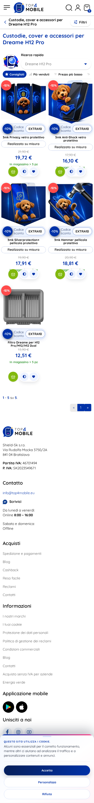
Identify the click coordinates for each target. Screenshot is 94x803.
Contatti (9, 595)
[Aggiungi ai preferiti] (33, 171)
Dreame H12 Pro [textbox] (38, 64)
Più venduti (41, 74)
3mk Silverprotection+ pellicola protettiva (23, 241)
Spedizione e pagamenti (22, 553)
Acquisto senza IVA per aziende (28, 674)
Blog (6, 562)
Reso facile (11, 578)
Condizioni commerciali (21, 649)
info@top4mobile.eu (19, 493)
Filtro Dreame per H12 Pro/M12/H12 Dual (23, 344)
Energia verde (14, 682)
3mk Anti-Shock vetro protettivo (70, 138)
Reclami (9, 586)
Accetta (47, 770)
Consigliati (17, 74)
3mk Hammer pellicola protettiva (70, 241)
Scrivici (15, 501)
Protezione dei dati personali (25, 632)
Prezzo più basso (70, 74)
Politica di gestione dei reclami (27, 641)
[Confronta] (24, 171)
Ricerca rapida (32, 55)
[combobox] (56, 64)
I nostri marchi (14, 616)
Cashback (10, 570)
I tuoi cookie (12, 624)
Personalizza (47, 782)
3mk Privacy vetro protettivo (23, 137)
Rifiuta (47, 794)
